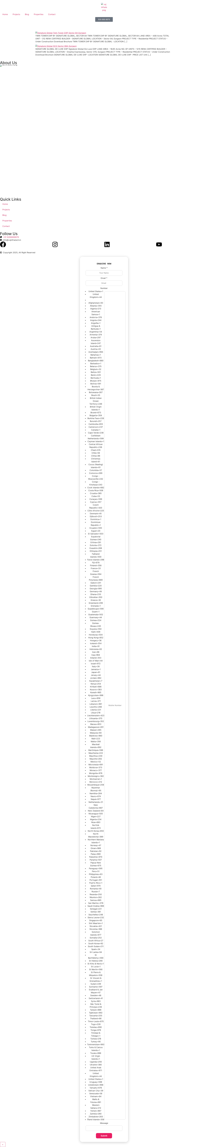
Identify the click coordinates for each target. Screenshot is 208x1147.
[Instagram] (55, 244)
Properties (38, 14)
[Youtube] (159, 244)
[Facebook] (3, 244)
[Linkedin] (107, 244)
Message (104, 1123)
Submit (104, 1135)
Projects (16, 14)
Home (5, 14)
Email (104, 278)
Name (104, 268)
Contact (51, 14)
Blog (27, 14)
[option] (95, 291)
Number (104, 288)
